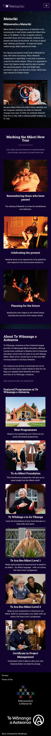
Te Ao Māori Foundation (25, 473)
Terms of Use (7, 679)
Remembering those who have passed (25, 197)
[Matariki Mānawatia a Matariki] (14, 6)
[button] (25, 92)
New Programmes (25, 429)
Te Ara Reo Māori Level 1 (25, 560)
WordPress (22, 733)
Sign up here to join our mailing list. (19, 381)
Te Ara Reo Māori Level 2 (25, 606)
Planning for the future (25, 305)
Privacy (5, 675)
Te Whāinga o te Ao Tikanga (25, 517)
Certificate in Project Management (25, 655)
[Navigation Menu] (46, 6)
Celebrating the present (25, 252)
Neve (4, 733)
